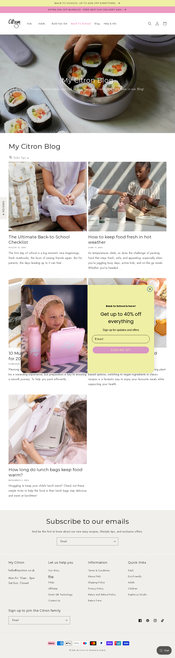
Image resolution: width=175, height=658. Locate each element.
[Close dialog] (149, 289)
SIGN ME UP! (121, 350)
